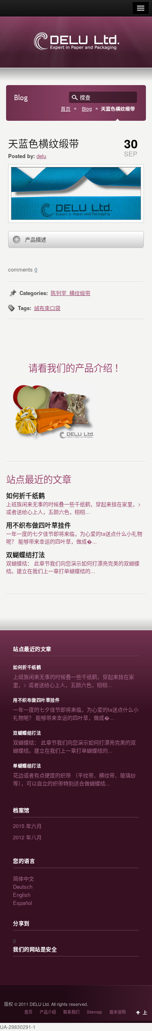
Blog (87, 108)
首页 (66, 108)
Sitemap (94, 1012)
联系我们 (71, 1012)
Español (22, 903)
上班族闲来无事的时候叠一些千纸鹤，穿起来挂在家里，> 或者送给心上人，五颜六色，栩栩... (73, 508)
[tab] (76, 239)
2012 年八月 (27, 837)
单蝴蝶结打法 (27, 766)
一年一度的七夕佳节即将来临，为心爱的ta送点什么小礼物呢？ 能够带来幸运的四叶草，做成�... (74, 537)
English (21, 894)
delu (41, 156)
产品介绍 (48, 1012)
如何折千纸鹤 (25, 496)
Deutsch (22, 886)
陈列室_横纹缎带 (70, 293)
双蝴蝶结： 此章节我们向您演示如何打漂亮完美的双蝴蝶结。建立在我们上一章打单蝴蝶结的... (72, 567)
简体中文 (23, 878)
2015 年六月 (27, 826)
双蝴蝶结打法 (25, 555)
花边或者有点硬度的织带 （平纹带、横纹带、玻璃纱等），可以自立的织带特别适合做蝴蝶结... (74, 779)
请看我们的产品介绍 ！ (76, 368)
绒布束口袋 (47, 308)
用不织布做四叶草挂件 (38, 525)
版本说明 (117, 1012)
